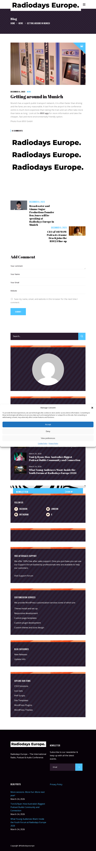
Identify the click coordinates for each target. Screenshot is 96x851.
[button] (92, 407)
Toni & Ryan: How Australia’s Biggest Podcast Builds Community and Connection (54, 458)
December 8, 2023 (17, 91)
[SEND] (78, 767)
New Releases (20, 654)
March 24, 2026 (35, 453)
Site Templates (21, 700)
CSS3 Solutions (21, 686)
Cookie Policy (42, 444)
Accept (48, 424)
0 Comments (17, 130)
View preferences (48, 438)
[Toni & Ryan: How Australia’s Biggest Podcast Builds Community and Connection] (20, 457)
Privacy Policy (53, 444)
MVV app (44, 113)
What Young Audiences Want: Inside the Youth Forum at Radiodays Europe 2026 (52, 471)
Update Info (20, 659)
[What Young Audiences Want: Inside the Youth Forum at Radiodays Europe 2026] (20, 469)
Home (12, 23)
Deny (48, 431)
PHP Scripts (19, 695)
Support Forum (25, 564)
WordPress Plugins (23, 705)
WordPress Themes (23, 710)
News (20, 23)
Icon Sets (18, 691)
